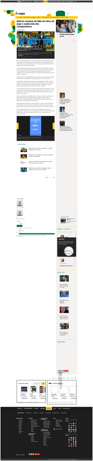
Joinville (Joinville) (74, 442)
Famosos (59, 1)
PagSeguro (70, 1)
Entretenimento (28, 408)
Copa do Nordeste (34, 441)
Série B (67, 435)
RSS (33, 454)
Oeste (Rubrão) (69, 444)
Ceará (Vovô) (76, 440)
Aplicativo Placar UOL (35, 426)
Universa (54, 1)
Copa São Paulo (46, 427)
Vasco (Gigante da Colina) (74, 446)
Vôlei (20, 432)
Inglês (44, 442)
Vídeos (32, 431)
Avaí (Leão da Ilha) (69, 440)
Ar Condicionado (29, 402)
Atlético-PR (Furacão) (71, 424)
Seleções (33, 17)
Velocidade (21, 431)
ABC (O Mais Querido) (69, 438)
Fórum (32, 427)
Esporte (45, 1)
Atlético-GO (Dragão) (76, 438)
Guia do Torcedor (45, 17)
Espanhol (45, 439)
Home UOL (19, 408)
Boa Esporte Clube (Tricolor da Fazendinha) (71, 440)
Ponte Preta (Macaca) (74, 444)
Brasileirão (42, 412)
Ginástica (20, 425)
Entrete (49, 1)
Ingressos (57, 422)
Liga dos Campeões (47, 434)
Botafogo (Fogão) (76, 424)
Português (45, 444)
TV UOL (63, 1)
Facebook (29, 454)
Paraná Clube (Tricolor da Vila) (71, 444)
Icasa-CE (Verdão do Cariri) (71, 442)
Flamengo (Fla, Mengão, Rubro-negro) (74, 428)
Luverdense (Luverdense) (69, 442)
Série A (67, 420)
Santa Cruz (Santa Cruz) (71, 446)
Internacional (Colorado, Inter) (74, 430)
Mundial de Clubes (46, 433)
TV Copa (52, 17)
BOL (67, 1)
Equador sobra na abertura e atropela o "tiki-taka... (67, 266)
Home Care (71, 402)
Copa (21, 13)
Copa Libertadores (46, 432)
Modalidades (19, 418)
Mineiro (32, 438)
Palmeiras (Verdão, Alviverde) (76, 430)
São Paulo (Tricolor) (71, 432)
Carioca (32, 437)
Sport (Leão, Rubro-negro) (74, 432)
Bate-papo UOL (66, 408)
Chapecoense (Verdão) (69, 426)
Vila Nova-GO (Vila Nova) (76, 446)
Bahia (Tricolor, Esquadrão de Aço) (74, 424)
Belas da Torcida (34, 425)
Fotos (32, 430)
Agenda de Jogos (34, 420)
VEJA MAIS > (20, 55)
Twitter (20, 223)
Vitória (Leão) (76, 432)
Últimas (20, 17)
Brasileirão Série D (46, 424)
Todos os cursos (72, 382)
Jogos (59, 408)
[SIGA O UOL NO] (65, 371)
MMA (20, 426)
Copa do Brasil (48, 412)
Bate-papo (36, 1)
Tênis (20, 430)
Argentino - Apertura (47, 437)
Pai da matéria (57, 17)
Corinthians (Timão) (71, 426)
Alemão (44, 438)
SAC (31, 1)
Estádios (38, 17)
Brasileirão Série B (46, 422)
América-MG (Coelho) (71, 438)
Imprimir (45, 177)
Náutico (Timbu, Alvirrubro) (76, 442)
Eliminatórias (58, 425)
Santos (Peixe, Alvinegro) (69, 432)
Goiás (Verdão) (69, 430)
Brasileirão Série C (46, 423)
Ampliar (50, 32)
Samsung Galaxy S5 (21, 402)
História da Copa (59, 426)
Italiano (44, 443)
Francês (44, 441)
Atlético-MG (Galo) (69, 424)
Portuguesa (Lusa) (76, 444)
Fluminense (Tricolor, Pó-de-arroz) (76, 428)
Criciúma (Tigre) (76, 426)
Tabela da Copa (26, 17)
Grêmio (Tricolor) (71, 430)
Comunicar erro (51, 177)
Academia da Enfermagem (53, 402)
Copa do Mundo (64, 412)
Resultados (33, 421)
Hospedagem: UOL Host (74, 459)
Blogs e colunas (63, 229)
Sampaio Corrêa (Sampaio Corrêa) (69, 446)
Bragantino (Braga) (74, 440)
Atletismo (20, 420)
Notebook (35, 402)
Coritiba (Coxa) (74, 426)
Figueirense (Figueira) (71, 428)
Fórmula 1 (20, 422)
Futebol (20, 423)
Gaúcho (32, 440)
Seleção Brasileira (58, 429)
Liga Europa (45, 436)
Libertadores (35, 412)
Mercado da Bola (56, 412)
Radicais (20, 428)
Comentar (19, 225)
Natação (20, 427)
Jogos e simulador (59, 421)
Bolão (62, 17)
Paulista (32, 436)
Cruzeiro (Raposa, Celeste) (69, 428)
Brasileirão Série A (46, 421)
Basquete (20, 421)
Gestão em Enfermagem (63, 402)
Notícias (41, 1)
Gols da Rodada (34, 423)
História (66, 17)
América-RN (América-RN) (74, 438)
